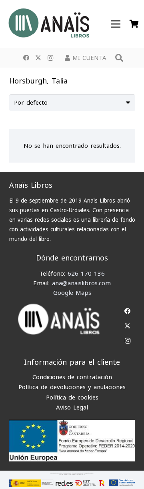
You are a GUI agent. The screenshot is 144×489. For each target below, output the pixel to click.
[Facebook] (26, 58)
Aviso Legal (72, 407)
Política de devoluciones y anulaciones (72, 387)
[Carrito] (134, 24)
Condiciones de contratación (72, 377)
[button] (119, 58)
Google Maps (72, 292)
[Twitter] (38, 58)
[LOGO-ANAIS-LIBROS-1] (48, 24)
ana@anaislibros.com (81, 283)
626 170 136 (86, 273)
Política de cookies (72, 397)
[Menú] (115, 24)
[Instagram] (50, 58)
